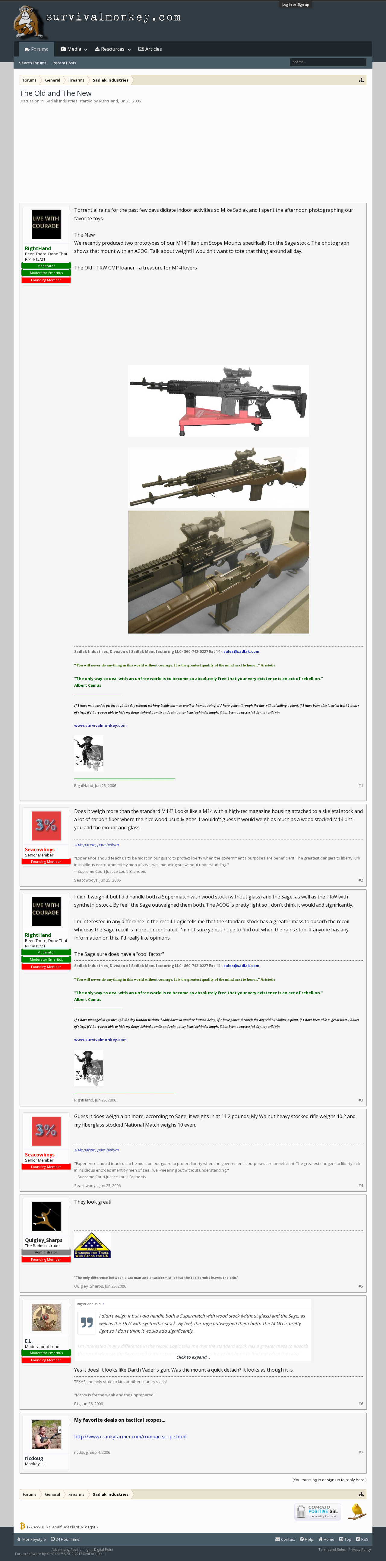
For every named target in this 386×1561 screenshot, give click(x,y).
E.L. (29, 1341)
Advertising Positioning (70, 1549)
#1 (361, 785)
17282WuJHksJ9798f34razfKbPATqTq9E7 (62, 1527)
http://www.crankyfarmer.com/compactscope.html (130, 1436)
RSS (364, 1539)
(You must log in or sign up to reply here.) (329, 1479)
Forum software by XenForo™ (59, 1553)
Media (74, 49)
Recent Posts (64, 63)
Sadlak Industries (62, 101)
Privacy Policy (360, 1549)
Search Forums (32, 63)
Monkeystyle (33, 1539)
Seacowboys (86, 880)
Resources (113, 49)
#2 (361, 880)
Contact (287, 1539)
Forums (39, 49)
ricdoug (34, 1458)
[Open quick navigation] (361, 80)
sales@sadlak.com (241, 651)
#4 (361, 1185)
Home (328, 1539)
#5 (361, 1286)
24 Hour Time (67, 1539)
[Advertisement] (193, 149)
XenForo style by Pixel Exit (128, 1553)
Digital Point (103, 1549)
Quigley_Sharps (88, 1286)
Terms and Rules (332, 1549)
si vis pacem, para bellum (96, 844)
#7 (361, 1452)
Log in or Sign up (295, 4)
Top (347, 1539)
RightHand (108, 101)
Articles (153, 49)
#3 (361, 1100)
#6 (361, 1403)
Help (308, 1539)
